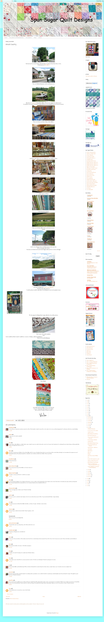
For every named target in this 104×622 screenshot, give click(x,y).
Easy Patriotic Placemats (92, 435)
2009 (88, 478)
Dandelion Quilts (12, 530)
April (89, 471)
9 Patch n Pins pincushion (91, 152)
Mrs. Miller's (46, 65)
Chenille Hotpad (89, 159)
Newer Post (8, 596)
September (90, 422)
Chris (10, 551)
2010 (88, 415)
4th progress (90, 449)
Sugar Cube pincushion (91, 183)
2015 (88, 407)
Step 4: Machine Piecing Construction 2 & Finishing (91, 371)
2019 (88, 400)
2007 (88, 482)
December (89, 417)
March (89, 473)
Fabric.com (88, 350)
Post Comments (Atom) (14, 598)
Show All (98, 250)
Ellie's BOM (89, 352)
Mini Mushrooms (90, 347)
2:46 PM (10, 439)
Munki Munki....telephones (92, 447)
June (89, 427)
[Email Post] (16, 420)
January (89, 476)
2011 (88, 414)
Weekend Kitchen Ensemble (92, 185)
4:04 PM (10, 476)
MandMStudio (11, 459)
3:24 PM (10, 462)
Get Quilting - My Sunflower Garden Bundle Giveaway (92, 267)
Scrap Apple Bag (90, 178)
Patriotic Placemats (90, 173)
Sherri (10, 480)
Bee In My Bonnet (90, 211)
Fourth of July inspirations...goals (93, 459)
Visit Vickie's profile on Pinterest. (91, 76)
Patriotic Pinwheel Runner (91, 172)
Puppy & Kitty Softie (90, 175)
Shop (35, 37)
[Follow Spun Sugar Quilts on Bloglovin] (92, 84)
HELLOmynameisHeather (91, 270)
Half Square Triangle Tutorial (92, 168)
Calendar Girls (90, 441)
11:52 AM (10, 561)
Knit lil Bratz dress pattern (91, 169)
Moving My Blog (89, 278)
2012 (88, 412)
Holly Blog (89, 280)
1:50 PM (10, 591)
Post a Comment (10, 594)
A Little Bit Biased (90, 226)
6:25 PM (10, 491)
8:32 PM (10, 568)
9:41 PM (10, 533)
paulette (10, 434)
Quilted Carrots (89, 176)
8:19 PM (10, 519)
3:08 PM (10, 447)
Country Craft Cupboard (48, 287)
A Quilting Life (89, 195)
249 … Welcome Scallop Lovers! (92, 281)
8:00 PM (10, 512)
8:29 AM (10, 547)
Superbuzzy (89, 353)
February (89, 475)
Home (6, 37)
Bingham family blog (12, 473)
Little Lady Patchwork (13, 523)
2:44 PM (10, 430)
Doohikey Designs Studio (91, 277)
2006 (88, 483)
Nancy (10, 537)
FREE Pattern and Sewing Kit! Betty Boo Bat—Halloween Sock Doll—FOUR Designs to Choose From (93, 272)
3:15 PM (10, 455)
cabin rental (34, 103)
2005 (88, 485)
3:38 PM (10, 469)
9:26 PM (10, 526)
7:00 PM (10, 505)
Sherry (10, 451)
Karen (10, 544)
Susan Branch (89, 355)
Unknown (11, 509)
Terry (10, 442)
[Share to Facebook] (22, 420)
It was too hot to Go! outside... (93, 430)
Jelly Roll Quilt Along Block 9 (93, 433)
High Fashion (90, 450)
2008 (88, 480)
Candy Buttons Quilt (90, 156)
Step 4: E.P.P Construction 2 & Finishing (92, 369)
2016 (88, 405)
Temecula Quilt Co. (90, 201)
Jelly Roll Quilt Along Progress (93, 462)
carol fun (10, 495)
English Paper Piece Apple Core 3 (92, 165)
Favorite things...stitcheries (92, 439)
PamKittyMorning (90, 220)
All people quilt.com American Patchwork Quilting (92, 377)
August (89, 424)
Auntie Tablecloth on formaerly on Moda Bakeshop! (93, 467)
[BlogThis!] (19, 420)
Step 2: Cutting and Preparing (92, 361)
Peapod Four (11, 580)
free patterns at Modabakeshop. (16, 37)
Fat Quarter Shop (90, 349)
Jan (9, 565)
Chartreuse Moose (12, 488)
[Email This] (18, 420)
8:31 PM (10, 554)
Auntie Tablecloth (90, 155)
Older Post (79, 596)
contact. (40, 37)
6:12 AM (10, 540)
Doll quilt (88, 379)
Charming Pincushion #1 (91, 158)
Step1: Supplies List (90, 360)
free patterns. (29, 37)
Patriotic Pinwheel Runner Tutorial (92, 445)
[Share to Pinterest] (23, 420)
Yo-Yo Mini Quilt (90, 189)
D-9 (88, 457)
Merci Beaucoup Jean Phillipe (93, 455)
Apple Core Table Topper (91, 153)
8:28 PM (10, 584)
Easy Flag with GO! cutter (91, 161)
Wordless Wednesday (91, 429)
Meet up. (89, 452)
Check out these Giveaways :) (93, 460)
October (89, 420)
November (90, 419)
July (88, 425)
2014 (88, 409)
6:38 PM (10, 498)
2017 (88, 403)
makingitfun (89, 261)
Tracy (10, 558)
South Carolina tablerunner (92, 181)
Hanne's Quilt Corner (91, 242)
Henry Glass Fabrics (90, 266)
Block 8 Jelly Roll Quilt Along (93, 443)
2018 (88, 402)
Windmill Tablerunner (91, 186)
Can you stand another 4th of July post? (93, 438)
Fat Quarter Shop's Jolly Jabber (92, 198)
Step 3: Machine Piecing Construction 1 (91, 366)
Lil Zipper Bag (89, 171)
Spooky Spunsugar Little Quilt (92, 182)
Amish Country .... (91, 432)
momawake (11, 572)
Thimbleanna (89, 239)
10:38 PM (10, 576)
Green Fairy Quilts (90, 223)
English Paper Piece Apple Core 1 (92, 162)
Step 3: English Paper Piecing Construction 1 (92, 364)
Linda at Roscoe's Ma (12, 466)
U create (88, 235)
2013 (88, 410)
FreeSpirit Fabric (90, 275)
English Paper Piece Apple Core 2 (92, 163)
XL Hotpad (89, 188)
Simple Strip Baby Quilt (91, 179)
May (89, 469)
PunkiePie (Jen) (11, 427)
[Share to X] (21, 420)
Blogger (57, 613)
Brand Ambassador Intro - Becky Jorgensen (92, 263)
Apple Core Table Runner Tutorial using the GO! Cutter (93, 464)
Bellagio (89, 454)
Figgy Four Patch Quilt (91, 166)
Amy (10, 502)
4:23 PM (10, 484)
